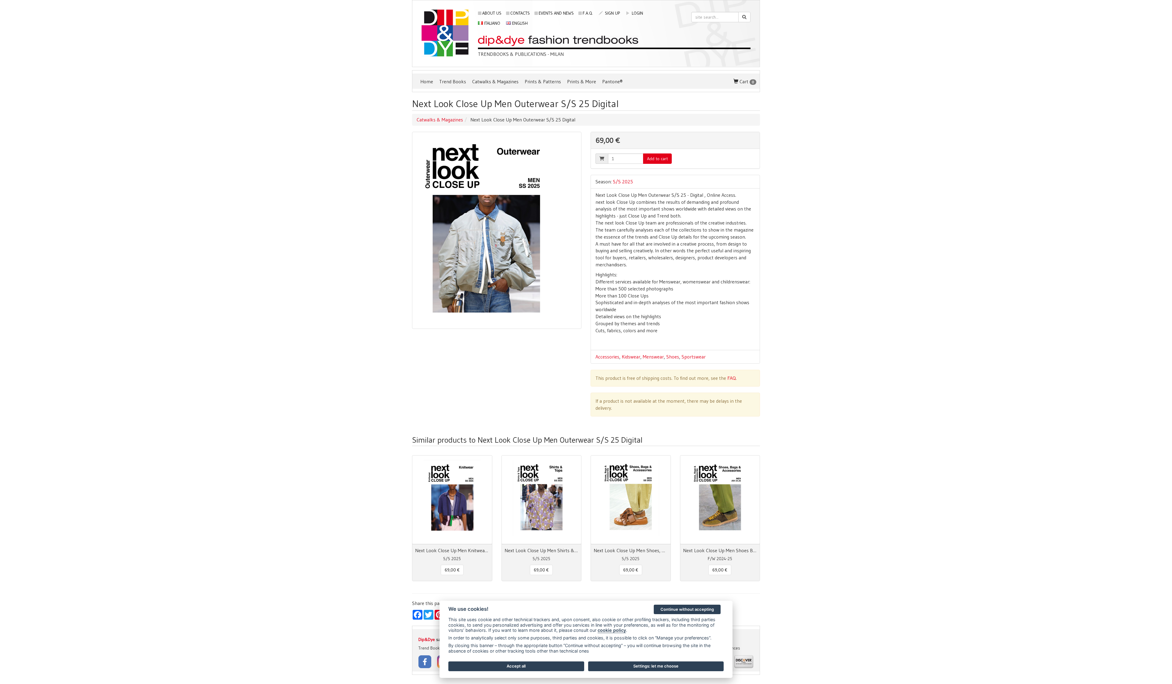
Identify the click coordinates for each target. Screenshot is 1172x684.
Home (426, 81)
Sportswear (694, 357)
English (519, 23)
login (637, 13)
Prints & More (581, 81)
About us (491, 13)
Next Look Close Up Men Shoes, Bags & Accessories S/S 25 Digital (631, 550)
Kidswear (631, 357)
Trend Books (452, 81)
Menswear (653, 357)
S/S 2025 (623, 181)
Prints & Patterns (543, 81)
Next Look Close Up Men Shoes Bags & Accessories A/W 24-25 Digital (720, 550)
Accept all (516, 666)
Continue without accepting (687, 609)
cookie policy (612, 630)
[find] (744, 17)
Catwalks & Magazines (495, 81)
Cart (746, 81)
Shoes (672, 357)
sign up (612, 13)
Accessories (607, 357)
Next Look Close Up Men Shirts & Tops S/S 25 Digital (542, 550)
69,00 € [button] (452, 570)
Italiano (491, 23)
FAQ (731, 378)
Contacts (520, 13)
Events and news (556, 13)
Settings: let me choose (655, 666)
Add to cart (657, 158)
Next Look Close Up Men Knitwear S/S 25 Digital (452, 550)
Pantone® (612, 81)
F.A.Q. (588, 13)
